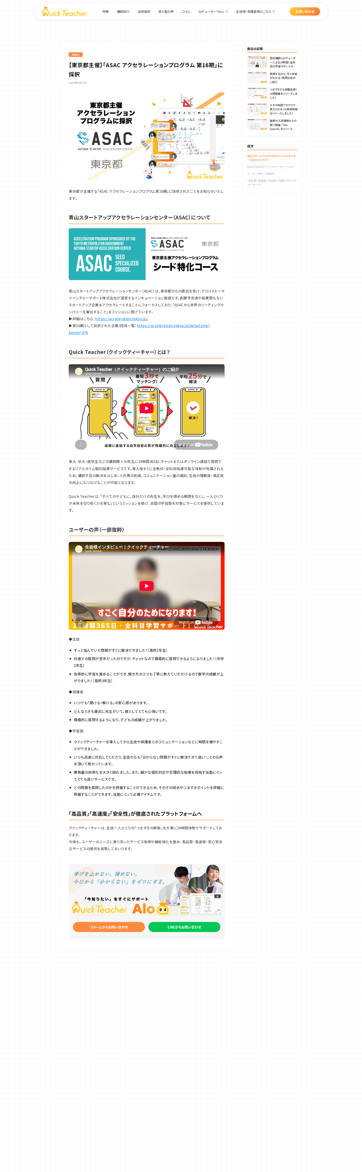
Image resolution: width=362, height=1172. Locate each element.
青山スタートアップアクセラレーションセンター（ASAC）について (271, 157)
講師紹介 (123, 11)
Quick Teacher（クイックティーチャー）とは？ (271, 166)
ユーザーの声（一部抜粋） (261, 173)
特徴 (105, 11)
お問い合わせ (305, 11)
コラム (186, 11)
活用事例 (144, 11)
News (75, 54)
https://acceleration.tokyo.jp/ (121, 318)
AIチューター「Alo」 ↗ (213, 11)
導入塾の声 (166, 11)
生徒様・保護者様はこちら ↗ (255, 11)
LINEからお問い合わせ (184, 926)
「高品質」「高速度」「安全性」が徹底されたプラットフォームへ (271, 182)
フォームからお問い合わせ (109, 926)
